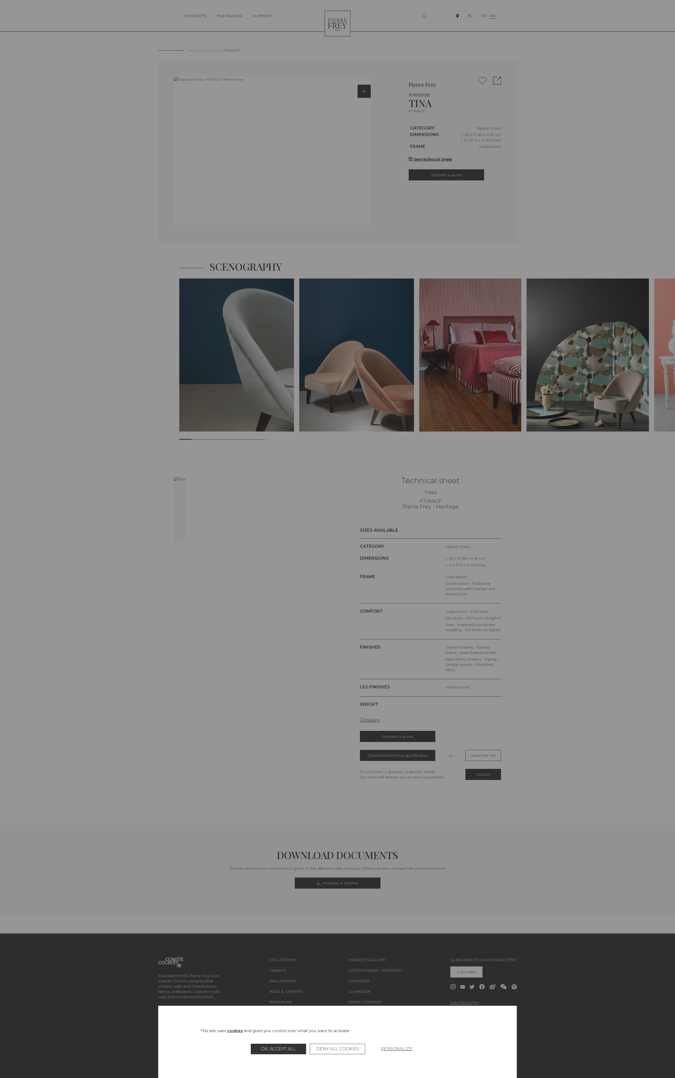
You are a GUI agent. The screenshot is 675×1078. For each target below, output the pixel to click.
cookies (235, 1030)
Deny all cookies (337, 1048)
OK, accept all (278, 1048)
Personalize (396, 1048)
